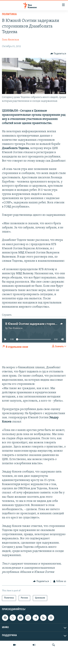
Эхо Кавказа (15, 328)
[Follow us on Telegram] (36, 618)
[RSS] (43, 618)
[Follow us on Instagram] (28, 618)
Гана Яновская (10, 39)
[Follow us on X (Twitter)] (13, 618)
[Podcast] (51, 618)
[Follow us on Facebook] (5, 618)
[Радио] (34, 645)
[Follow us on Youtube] (20, 618)
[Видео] (14, 645)
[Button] (58, 54)
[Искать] (53, 645)
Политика (9, 14)
